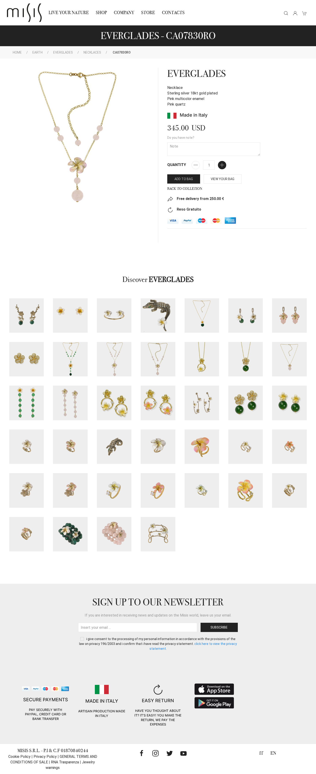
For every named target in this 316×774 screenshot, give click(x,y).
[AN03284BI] (26, 490)
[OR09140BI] (245, 315)
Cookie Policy (19, 756)
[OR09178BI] (289, 403)
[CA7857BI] (202, 315)
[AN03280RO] (289, 446)
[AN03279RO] (202, 446)
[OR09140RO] (289, 315)
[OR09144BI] (26, 403)
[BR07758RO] (114, 534)
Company (124, 12)
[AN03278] (114, 446)
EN (273, 753)
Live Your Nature (69, 12)
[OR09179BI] (70, 315)
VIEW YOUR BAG (222, 179)
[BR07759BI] (158, 534)
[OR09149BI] (202, 403)
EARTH (37, 52)
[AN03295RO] (26, 534)
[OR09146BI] (114, 403)
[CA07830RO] (158, 359)
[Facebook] (142, 753)
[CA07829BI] (70, 359)
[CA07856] (245, 359)
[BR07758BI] (70, 534)
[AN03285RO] (158, 490)
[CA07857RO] (289, 359)
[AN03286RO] (245, 490)
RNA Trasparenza (65, 762)
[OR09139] (26, 359)
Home (17, 52)
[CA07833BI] (202, 359)
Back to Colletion (184, 188)
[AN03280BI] (245, 446)
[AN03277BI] (26, 446)
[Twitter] (170, 753)
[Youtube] (183, 753)
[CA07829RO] (114, 359)
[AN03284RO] (70, 490)
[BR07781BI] (114, 315)
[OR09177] (245, 403)
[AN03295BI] (289, 490)
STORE (148, 12)
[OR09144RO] (70, 403)
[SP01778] (158, 315)
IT (261, 753)
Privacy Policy (45, 756)
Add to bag (183, 179)
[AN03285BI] (114, 490)
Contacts (173, 12)
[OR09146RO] (158, 403)
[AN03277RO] (70, 446)
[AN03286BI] (202, 490)
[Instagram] (155, 753)
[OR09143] (26, 315)
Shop (101, 12)
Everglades (63, 52)
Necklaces (92, 52)
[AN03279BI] (158, 446)
